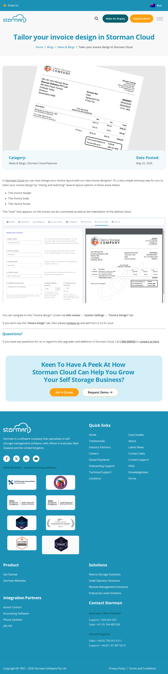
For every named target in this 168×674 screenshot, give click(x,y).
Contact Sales (136, 453)
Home (39, 47)
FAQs (131, 466)
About (132, 441)
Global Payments (99, 460)
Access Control (12, 607)
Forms (132, 478)
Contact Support (138, 460)
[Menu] (160, 19)
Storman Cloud (15, 180)
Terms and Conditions (142, 668)
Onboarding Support (102, 466)
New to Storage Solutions (105, 574)
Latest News (136, 447)
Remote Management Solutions (108, 587)
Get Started (10, 574)
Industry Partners (100, 447)
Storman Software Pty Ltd (50, 668)
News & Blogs (66, 47)
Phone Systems (12, 619)
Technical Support (100, 472)
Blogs (50, 47)
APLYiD (7, 626)
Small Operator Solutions (104, 580)
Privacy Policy (117, 668)
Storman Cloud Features (42, 163)
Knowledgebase (138, 472)
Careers (94, 453)
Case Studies (136, 435)
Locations (95, 478)
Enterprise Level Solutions (105, 593)
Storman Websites (14, 580)
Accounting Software (16, 613)
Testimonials (97, 441)
